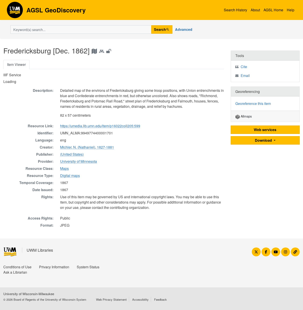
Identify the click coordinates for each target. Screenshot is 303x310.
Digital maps (70, 175)
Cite (244, 66)
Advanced (183, 29)
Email (245, 75)
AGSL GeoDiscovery (15, 11)
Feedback (160, 299)
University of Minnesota (78, 161)
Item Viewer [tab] (16, 64)
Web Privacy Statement (111, 299)
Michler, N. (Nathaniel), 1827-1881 (87, 147)
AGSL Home (273, 9)
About (255, 9)
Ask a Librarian (15, 272)
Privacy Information (54, 266)
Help (290, 9)
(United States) (72, 154)
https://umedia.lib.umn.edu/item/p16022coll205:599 (100, 125)
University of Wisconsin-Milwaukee (28, 293)
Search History (235, 9)
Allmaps (246, 116)
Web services (265, 129)
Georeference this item (253, 103)
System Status (88, 266)
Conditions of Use (17, 266)
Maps (64, 168)
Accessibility (140, 299)
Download (264, 140)
